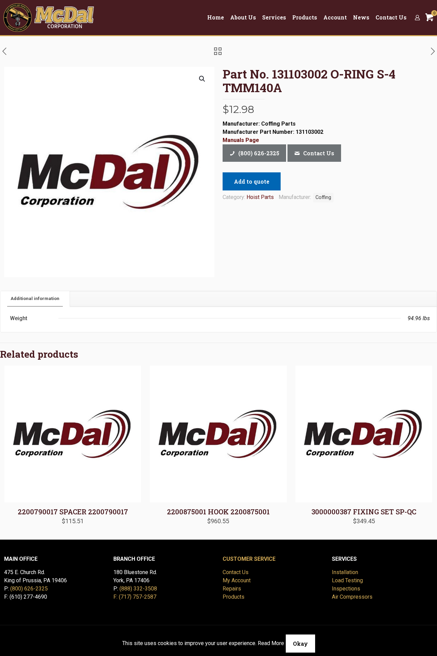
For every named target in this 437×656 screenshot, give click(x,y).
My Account (237, 580)
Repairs (232, 588)
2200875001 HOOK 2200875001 (218, 511)
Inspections (346, 588)
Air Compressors (352, 597)
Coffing (323, 197)
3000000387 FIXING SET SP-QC (363, 511)
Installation (345, 572)
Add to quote (251, 181)
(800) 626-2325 (29, 588)
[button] (202, 79)
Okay (300, 643)
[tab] (35, 298)
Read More (271, 643)
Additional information (35, 298)
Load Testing (347, 580)
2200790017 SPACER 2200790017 (73, 511)
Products (233, 597)
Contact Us (236, 572)
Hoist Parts (260, 197)
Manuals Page (241, 140)
